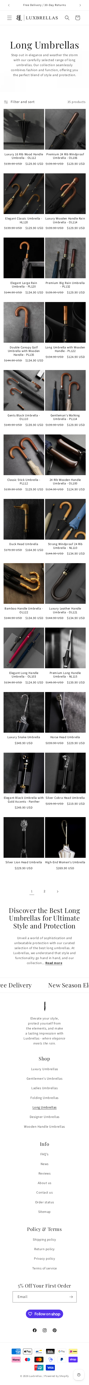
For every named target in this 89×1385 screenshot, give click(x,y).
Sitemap (44, 1211)
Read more (53, 963)
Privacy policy (44, 1258)
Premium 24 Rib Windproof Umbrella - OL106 (65, 156)
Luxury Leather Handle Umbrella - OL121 (65, 610)
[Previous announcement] (9, 5)
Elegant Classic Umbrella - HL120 (23, 220)
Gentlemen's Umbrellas (45, 1078)
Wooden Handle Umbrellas (44, 1126)
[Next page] (57, 891)
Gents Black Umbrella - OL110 (24, 417)
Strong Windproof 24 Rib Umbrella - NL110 (65, 546)
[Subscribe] (71, 1296)
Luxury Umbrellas (44, 1069)
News (45, 1164)
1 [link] (32, 891)
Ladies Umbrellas (44, 1088)
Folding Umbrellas (44, 1098)
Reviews (44, 1173)
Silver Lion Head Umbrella (23, 862)
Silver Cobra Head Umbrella (65, 798)
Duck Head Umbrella (23, 544)
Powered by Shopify (56, 1376)
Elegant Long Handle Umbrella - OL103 (23, 675)
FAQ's (44, 1154)
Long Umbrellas (45, 1107)
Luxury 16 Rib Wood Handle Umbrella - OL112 (24, 156)
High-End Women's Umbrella (65, 862)
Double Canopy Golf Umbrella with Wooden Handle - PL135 (24, 351)
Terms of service (44, 1268)
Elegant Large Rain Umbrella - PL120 (23, 285)
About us (45, 1183)
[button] (9, 18)
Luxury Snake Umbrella (23, 737)
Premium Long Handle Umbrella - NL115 (65, 675)
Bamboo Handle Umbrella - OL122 (24, 610)
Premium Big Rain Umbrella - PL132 (65, 285)
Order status (44, 1202)
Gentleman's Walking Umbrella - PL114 (65, 417)
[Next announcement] (80, 5)
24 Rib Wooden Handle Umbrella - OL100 (65, 482)
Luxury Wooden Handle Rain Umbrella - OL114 (65, 220)
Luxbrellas (35, 1376)
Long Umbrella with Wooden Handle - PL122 (65, 349)
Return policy (44, 1249)
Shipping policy (44, 1239)
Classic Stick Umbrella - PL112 (23, 482)
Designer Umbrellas (45, 1117)
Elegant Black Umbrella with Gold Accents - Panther (24, 800)
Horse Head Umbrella (65, 737)
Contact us (44, 1192)
